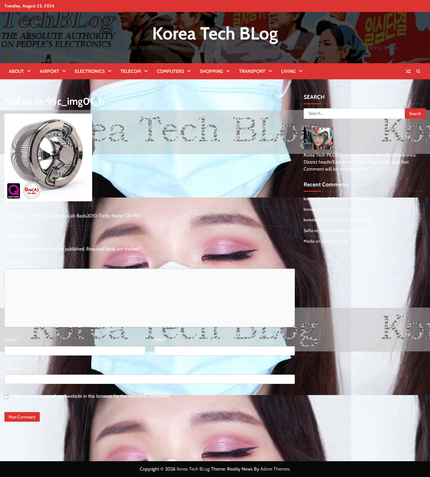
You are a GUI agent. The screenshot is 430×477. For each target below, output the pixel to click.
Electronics (90, 71)
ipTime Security (340, 209)
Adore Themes (275, 469)
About (16, 71)
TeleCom (131, 71)
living (288, 71)
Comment (16, 262)
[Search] (418, 71)
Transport (252, 71)
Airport (49, 71)
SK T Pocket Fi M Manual (348, 198)
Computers (170, 71)
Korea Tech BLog (215, 33)
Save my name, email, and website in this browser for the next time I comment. (91, 396)
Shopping (211, 71)
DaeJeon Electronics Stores (350, 219)
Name (12, 339)
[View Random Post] (408, 71)
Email (161, 339)
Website (12, 368)
